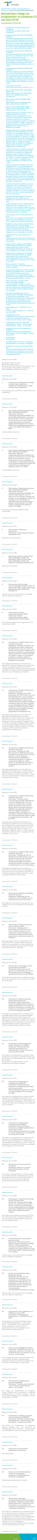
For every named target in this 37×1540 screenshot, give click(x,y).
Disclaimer (16, 1539)
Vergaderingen (5, 8)
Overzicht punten (7, 376)
